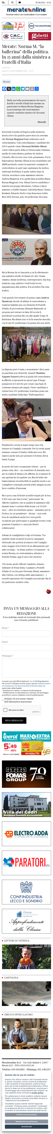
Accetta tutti (26, 1126)
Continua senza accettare (26, 1114)
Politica (6, 68)
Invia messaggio (14, 720)
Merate (6, 81)
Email (5, 642)
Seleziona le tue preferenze (27, 1121)
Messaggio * (8, 655)
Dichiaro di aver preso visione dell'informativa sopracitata (18, 700)
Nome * (5, 628)
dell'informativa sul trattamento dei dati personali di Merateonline (26, 684)
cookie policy (37, 1093)
